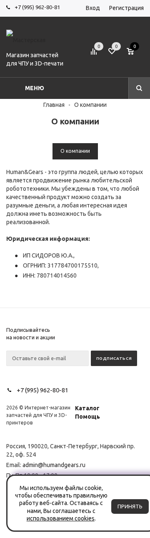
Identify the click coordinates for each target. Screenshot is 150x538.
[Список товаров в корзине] (136, 54)
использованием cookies (61, 518)
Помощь (87, 416)
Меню (34, 88)
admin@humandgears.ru (53, 465)
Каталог (87, 408)
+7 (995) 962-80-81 (37, 7)
